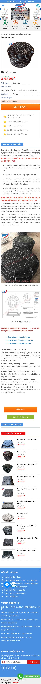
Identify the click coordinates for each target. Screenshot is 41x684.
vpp (11, 683)
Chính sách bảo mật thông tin (15, 593)
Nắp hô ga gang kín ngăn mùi (27, 464)
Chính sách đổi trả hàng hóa (14, 590)
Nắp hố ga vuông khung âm (26, 439)
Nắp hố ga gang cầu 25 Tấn (26, 526)
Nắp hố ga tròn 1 (23, 513)
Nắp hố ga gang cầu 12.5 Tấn (27, 538)
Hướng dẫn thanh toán (12, 577)
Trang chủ (4, 34)
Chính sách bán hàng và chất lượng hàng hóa (20, 580)
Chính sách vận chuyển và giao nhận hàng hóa (21, 584)
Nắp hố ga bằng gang (7, 37)
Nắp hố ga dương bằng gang (27, 476)
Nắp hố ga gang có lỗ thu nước (28, 550)
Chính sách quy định (11, 597)
